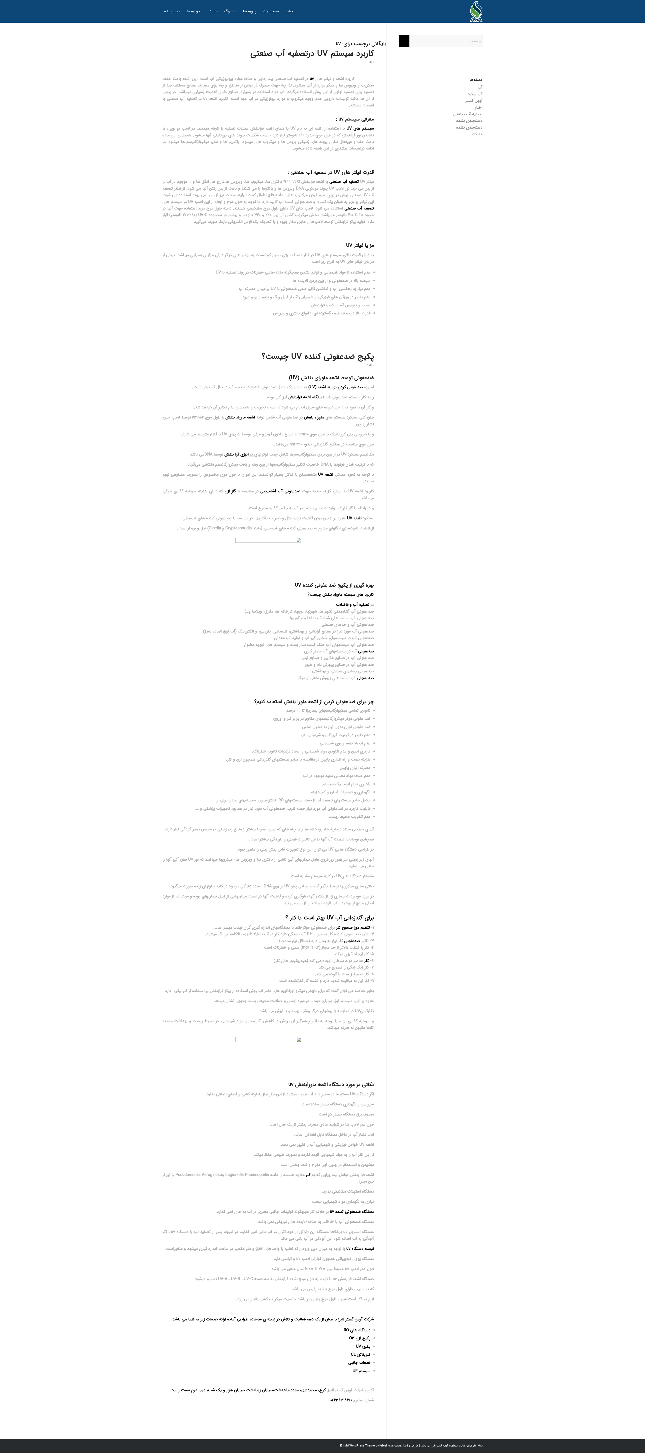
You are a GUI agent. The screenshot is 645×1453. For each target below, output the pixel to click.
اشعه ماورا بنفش (301, 702)
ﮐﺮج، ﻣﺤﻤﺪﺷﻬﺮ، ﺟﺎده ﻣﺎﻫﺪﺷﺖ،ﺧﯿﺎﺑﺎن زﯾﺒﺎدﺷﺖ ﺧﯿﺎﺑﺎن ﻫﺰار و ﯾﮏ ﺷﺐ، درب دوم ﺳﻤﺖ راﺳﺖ (248, 1390)
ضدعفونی (366, 651)
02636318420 (341, 1400)
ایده (391, 1446)
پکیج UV (363, 1346)
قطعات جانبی (359, 1362)
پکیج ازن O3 (359, 1338)
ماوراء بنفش (314, 417)
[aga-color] (476, 11)
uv (312, 79)
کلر (366, 961)
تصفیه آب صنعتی (344, 181)
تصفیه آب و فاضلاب (352, 604)
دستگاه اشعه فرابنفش (306, 397)
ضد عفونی (365, 678)
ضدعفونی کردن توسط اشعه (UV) (336, 387)
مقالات (370, 62)
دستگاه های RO (357, 1330)
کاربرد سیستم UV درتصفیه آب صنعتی (312, 53)
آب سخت (474, 94)
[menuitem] (289, 11)
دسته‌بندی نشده (469, 120)
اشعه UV (326, 474)
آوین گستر (473, 101)
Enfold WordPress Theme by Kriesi (363, 1446)
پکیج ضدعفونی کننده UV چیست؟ (318, 356)
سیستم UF (361, 1371)
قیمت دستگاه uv (360, 1249)
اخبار (478, 107)
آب (480, 87)
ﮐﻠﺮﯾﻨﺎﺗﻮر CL (360, 1354)
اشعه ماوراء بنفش (240, 417)
